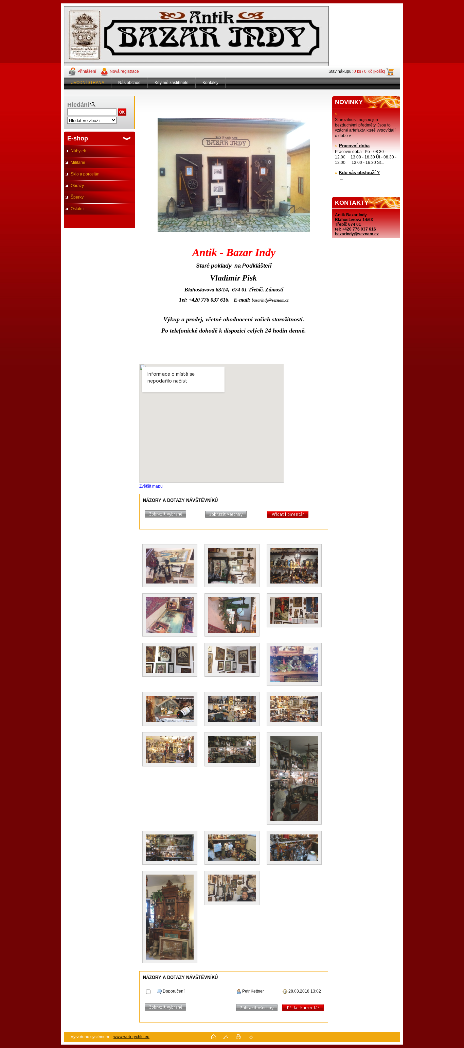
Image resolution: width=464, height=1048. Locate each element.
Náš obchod (129, 82)
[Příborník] (169, 870)
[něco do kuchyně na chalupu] (294, 830)
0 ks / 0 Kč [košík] (369, 71)
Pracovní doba (354, 145)
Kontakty (210, 82)
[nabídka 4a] (294, 731)
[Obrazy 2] (232, 642)
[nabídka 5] (169, 830)
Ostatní (77, 208)
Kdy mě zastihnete (172, 82)
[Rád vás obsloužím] (232, 870)
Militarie (78, 162)
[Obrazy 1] (169, 642)
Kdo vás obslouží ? (359, 172)
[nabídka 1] (232, 691)
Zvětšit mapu (151, 486)
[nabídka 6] (232, 830)
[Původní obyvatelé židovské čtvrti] (169, 592)
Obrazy (77, 185)
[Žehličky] (232, 592)
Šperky (77, 197)
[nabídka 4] (232, 731)
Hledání (78, 104)
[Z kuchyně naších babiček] (294, 543)
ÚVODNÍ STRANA (87, 82)
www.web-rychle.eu (131, 1036)
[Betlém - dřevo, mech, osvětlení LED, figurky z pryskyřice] (169, 691)
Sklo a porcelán (85, 174)
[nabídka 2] (294, 691)
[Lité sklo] (294, 642)
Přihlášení (86, 71)
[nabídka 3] (169, 731)
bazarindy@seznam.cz (357, 234)
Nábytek (78, 151)
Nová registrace (124, 71)
